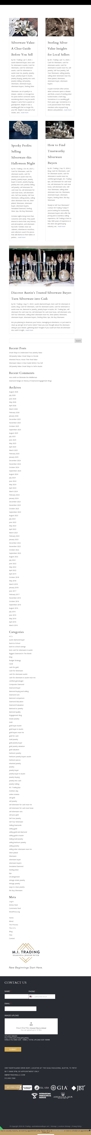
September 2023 (15, 512)
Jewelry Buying (16, 78)
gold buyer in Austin (16, 729)
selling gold (13, 829)
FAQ (10, 935)
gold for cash (14, 736)
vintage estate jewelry (17, 880)
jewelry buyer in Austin (24, 76)
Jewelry (25, 73)
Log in (11, 901)
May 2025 (12, 443)
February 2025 (14, 454)
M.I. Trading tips (60, 309)
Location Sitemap (64, 1126)
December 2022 (15, 543)
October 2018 (14, 577)
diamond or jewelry (30, 309)
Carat (11, 664)
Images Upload (12, 1015)
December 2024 (15, 460)
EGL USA (44, 1087)
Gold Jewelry (13, 739)
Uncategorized (14, 877)
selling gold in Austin (16, 835)
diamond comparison (16, 698)
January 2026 (13, 416)
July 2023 (12, 519)
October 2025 (14, 426)
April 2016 (12, 622)
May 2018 (12, 581)
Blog (10, 931)
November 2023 (15, 505)
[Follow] (62, 3)
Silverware (15, 84)
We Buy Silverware (26, 211)
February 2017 (14, 594)
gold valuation (14, 750)
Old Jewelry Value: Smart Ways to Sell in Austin (25, 366)
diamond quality (15, 712)
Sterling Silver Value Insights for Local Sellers (58, 49)
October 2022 (14, 550)
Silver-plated (52, 78)
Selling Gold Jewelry (16, 839)
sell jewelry (26, 81)
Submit (13, 1049)
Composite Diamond (16, 684)
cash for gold (14, 667)
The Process (13, 925)
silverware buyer (25, 84)
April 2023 (12, 529)
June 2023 (12, 522)
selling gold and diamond (18, 832)
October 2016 (14, 601)
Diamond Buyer (14, 688)
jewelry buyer (22, 179)
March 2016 (13, 625)
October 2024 (14, 467)
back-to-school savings (17, 647)
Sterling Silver (29, 86)
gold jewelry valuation (17, 746)
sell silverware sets (59, 187)
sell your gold (14, 815)
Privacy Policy (76, 1126)
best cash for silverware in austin (21, 650)
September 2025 (15, 430)
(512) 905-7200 (58, 1131)
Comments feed (15, 908)
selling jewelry (65, 73)
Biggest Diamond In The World (20, 653)
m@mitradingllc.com (15, 1075)
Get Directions (13, 1087)
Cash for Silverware (55, 62)
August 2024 (13, 474)
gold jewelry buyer (15, 743)
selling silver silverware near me (59, 76)
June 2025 (12, 440)
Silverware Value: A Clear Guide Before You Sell (23, 49)
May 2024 (12, 484)
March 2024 (13, 491)
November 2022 (15, 546)
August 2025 (13, 433)
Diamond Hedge (15, 381)
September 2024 (15, 471)
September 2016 (15, 605)
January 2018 (13, 587)
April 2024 (12, 488)
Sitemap (53, 1126)
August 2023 (13, 515)
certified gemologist (55, 179)
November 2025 (15, 423)
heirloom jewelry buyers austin (20, 756)
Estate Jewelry (14, 719)
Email (8, 1004)
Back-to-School (14, 643)
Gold (10, 722)
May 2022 (12, 567)
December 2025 (15, 419)
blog (49, 171)
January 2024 (13, 498)
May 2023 (12, 526)
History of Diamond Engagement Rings (38, 381)
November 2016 (15, 598)
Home (11, 918)
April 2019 (12, 574)
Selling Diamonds (15, 825)
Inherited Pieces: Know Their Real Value (23, 359)
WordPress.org (14, 912)
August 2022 (13, 557)
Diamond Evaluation (16, 705)
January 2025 (13, 457)
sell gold (12, 798)
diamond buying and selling (19, 691)
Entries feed (13, 905)
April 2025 (12, 447)
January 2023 (13, 539)
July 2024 (12, 478)
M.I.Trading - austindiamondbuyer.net (36, 1126)
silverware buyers (17, 86)
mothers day (13, 791)
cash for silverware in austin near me (22, 678)
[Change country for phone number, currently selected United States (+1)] (31, 996)
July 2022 (12, 560)
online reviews (14, 794)
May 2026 (12, 402)
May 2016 (12, 618)
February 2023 (14, 536)
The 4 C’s (12, 928)
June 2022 (12, 563)
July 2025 (12, 436)
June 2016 (12, 615)
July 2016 (12, 612)
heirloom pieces (15, 760)
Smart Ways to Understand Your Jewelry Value (25, 353)
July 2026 (12, 395)
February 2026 (14, 412)
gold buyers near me (16, 732)
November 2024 (15, 464)
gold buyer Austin (15, 726)
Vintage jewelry (14, 883)
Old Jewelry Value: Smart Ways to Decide (23, 356)
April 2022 (12, 570)
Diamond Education (16, 702)
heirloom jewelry (15, 753)
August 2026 (13, 392)
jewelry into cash (29, 78)
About (11, 921)
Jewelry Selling (16, 81)
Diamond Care (14, 695)
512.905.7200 (10, 1078)
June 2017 (12, 591)
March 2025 (13, 450)
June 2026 (12, 399)
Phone (32, 991)
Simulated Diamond (18, 208)
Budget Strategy (15, 660)
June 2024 (12, 481)
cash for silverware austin (44, 307)
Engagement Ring (15, 715)
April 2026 (12, 405)
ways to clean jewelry (17, 887)
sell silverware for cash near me (20, 805)
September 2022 (15, 553)
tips (17, 211)
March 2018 (13, 584)
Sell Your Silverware (18, 315)
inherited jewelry (15, 763)
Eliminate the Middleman (28, 377)
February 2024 (14, 495)
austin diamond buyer (19, 62)
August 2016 (13, 608)
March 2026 (13, 409)
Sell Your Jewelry (59, 70)
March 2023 (13, 533)
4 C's (11, 636)
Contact (12, 938)
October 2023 (14, 509)
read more (24, 112)
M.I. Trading (17, 60)
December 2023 (15, 502)
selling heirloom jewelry (17, 842)
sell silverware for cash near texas (44, 312)
